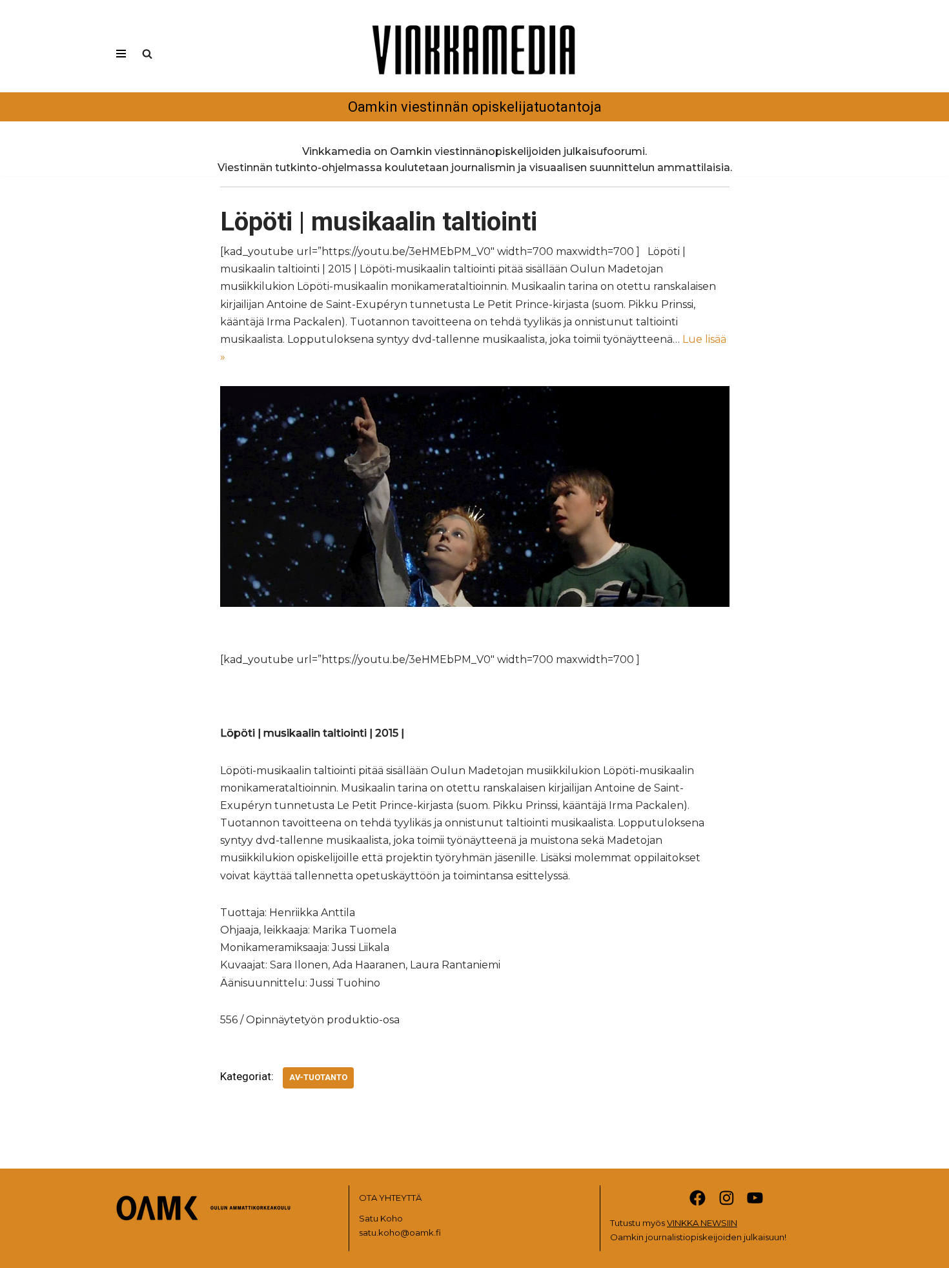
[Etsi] (147, 53)
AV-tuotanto (318, 1077)
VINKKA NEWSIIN (702, 1223)
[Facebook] (697, 1198)
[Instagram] (727, 1198)
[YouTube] (755, 1198)
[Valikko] (121, 53)
